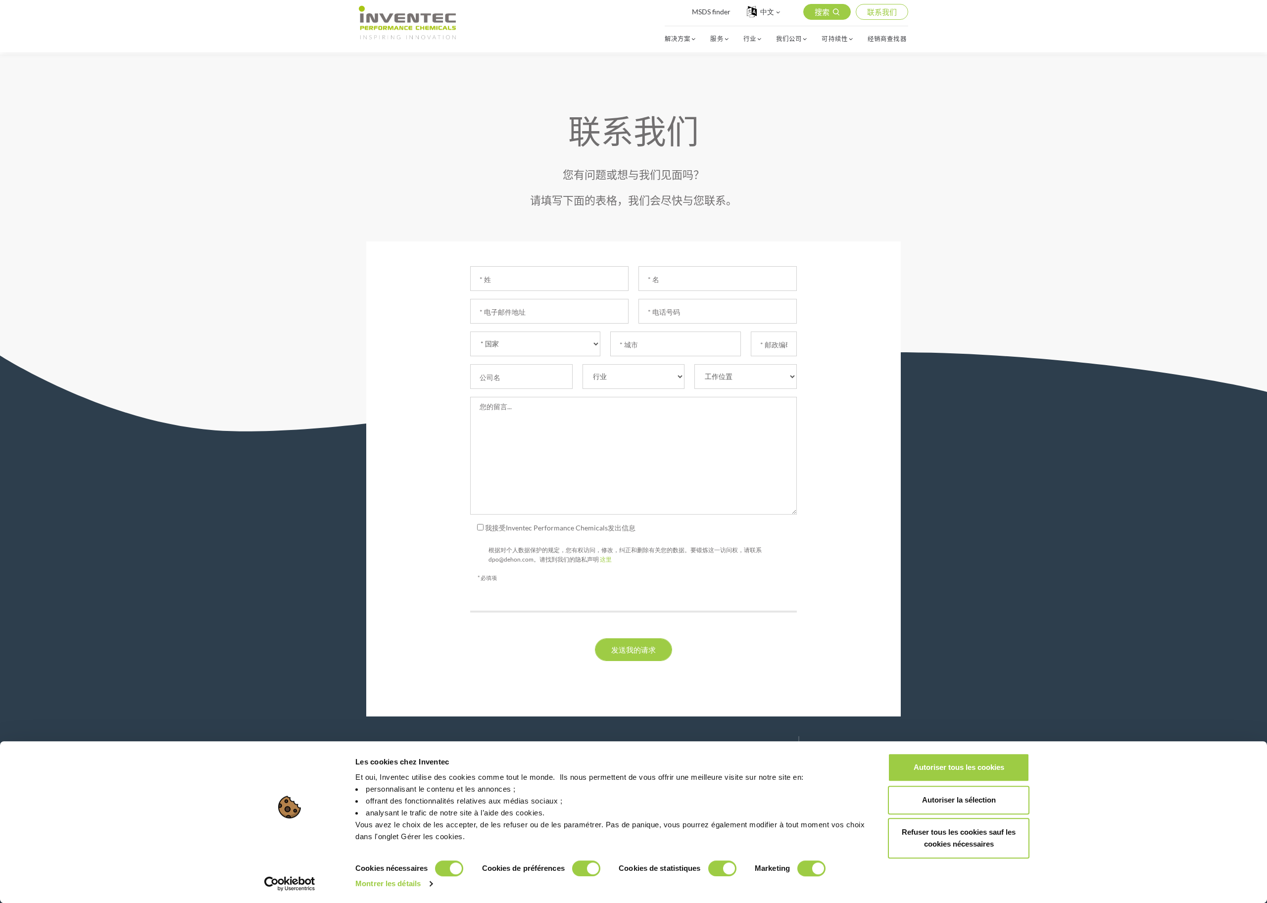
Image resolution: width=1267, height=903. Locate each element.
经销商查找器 (887, 39)
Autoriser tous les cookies (959, 767)
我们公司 (789, 39)
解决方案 (677, 39)
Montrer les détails (388, 883)
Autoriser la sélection (959, 800)
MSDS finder (711, 11)
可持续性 (834, 39)
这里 (606, 559)
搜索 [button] (822, 11)
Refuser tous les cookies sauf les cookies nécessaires (959, 838)
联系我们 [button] (882, 11)
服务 (716, 39)
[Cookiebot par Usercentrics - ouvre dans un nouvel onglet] (289, 883)
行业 (749, 39)
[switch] (586, 868)
